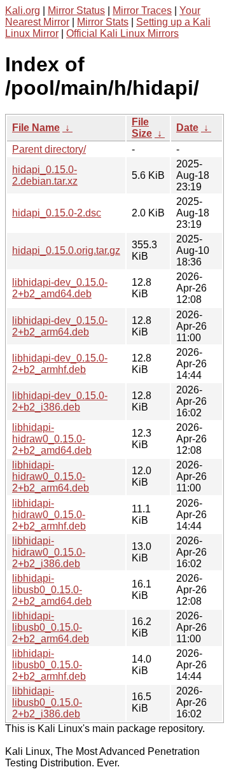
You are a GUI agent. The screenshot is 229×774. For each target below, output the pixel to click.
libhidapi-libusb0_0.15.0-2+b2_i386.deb (47, 702)
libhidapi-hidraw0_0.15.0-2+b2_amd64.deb (52, 439)
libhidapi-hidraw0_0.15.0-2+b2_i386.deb (48, 552)
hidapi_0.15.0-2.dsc (56, 213)
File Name (36, 127)
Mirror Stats (102, 22)
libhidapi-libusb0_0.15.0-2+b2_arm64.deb (50, 627)
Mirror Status (76, 10)
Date (187, 127)
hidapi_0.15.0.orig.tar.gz (66, 250)
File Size (142, 127)
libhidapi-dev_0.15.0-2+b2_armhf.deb (60, 364)
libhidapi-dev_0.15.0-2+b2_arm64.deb (60, 326)
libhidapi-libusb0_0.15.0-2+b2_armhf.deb (49, 665)
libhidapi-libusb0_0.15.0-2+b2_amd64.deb (52, 590)
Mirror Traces (142, 10)
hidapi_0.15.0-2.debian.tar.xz (45, 175)
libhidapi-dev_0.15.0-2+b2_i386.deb (60, 401)
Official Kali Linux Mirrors (122, 33)
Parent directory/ (49, 149)
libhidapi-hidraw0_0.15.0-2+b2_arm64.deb (50, 476)
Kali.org (22, 10)
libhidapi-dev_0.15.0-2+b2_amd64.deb (60, 288)
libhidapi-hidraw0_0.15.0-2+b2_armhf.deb (49, 514)
